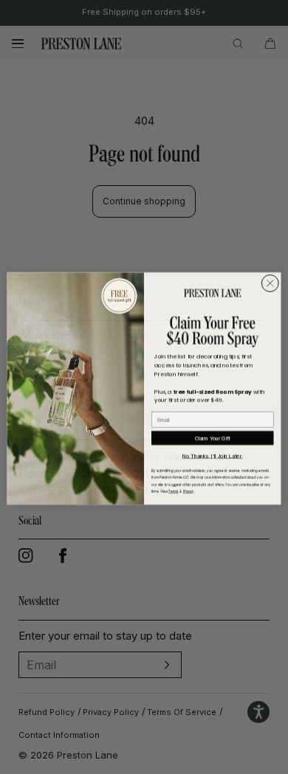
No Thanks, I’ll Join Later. (212, 454)
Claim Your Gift (212, 436)
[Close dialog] (270, 282)
